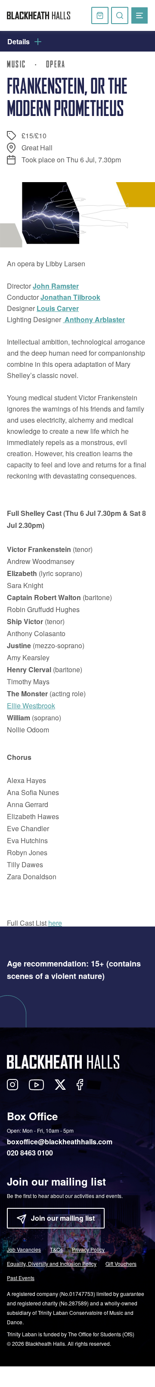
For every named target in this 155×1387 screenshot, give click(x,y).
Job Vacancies (24, 1249)
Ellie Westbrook (31, 705)
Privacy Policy (88, 1249)
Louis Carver (58, 308)
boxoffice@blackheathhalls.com (59, 1141)
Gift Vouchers (120, 1263)
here (55, 923)
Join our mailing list (63, 1218)
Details (18, 41)
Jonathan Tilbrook (70, 297)
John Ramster (56, 286)
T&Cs (56, 1249)
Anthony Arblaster (94, 319)
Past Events (20, 1277)
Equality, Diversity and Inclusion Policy (51, 1263)
